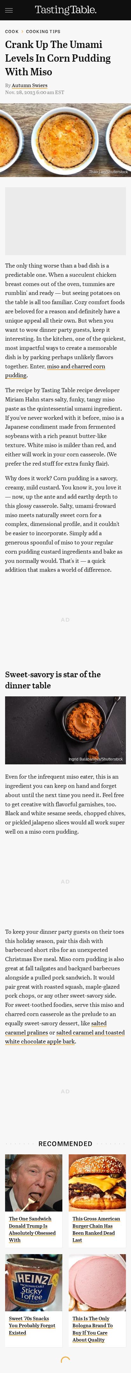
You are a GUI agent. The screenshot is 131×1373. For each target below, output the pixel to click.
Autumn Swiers (29, 85)
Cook (12, 31)
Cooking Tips (43, 31)
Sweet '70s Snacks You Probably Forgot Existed (32, 1325)
